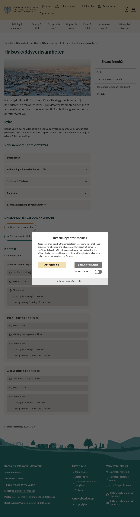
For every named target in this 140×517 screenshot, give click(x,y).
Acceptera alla (51, 264)
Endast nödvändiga (88, 264)
